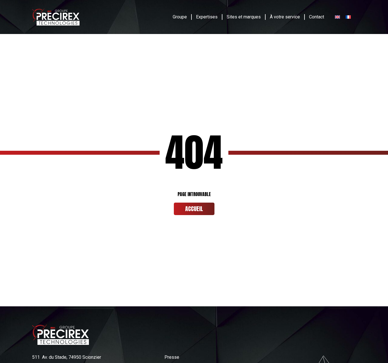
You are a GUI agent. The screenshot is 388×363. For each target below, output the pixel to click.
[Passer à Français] (348, 17)
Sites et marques (244, 17)
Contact (316, 17)
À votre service (285, 17)
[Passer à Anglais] (337, 17)
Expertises (207, 17)
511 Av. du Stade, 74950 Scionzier (66, 357)
